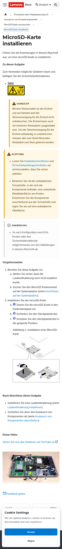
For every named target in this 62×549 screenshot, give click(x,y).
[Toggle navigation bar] (5, 4)
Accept (31, 532)
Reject (31, 541)
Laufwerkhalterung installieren (25, 407)
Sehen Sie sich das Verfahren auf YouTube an (29, 442)
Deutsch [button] (43, 4)
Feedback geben (15, 493)
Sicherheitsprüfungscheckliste (29, 165)
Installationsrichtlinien (36, 161)
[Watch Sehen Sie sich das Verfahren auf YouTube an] (31, 467)
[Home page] (6, 14)
